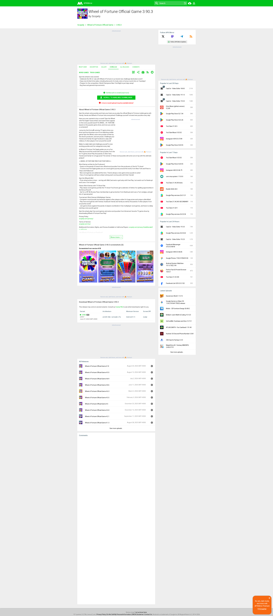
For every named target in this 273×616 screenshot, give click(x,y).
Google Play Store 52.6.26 (174, 120)
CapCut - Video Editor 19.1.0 (175, 95)
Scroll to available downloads (118, 97)
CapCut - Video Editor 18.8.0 (175, 88)
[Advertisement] (116, 47)
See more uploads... (116, 428)
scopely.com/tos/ (85, 224)
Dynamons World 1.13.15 (174, 296)
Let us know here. (141, 612)
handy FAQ (119, 307)
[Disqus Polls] (116, 465)
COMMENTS (135, 67)
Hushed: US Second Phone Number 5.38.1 (180, 334)
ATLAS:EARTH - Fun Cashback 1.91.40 (179, 327)
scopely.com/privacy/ (86, 218)
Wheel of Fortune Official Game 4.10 (97, 366)
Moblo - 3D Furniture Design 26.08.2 (178, 308)
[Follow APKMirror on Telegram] (181, 37)
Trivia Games (95, 72)
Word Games (84, 72)
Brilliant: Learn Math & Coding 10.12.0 (178, 315)
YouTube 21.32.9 (171, 208)
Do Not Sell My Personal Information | (119, 614)
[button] (133, 72)
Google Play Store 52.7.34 (174, 113)
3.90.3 (84, 315)
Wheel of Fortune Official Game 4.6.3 (97, 391)
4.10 (99, 248)
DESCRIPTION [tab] (94, 67)
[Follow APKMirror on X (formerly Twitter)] (163, 37)
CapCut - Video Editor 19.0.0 (175, 101)
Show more (115, 237)
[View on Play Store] (143, 72)
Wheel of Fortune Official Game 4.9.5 (97, 372)
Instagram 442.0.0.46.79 (174, 170)
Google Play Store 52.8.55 (174, 145)
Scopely (96, 16)
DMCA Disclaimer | (138, 614)
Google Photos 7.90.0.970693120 (177, 258)
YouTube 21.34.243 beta (174, 183)
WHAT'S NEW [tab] (83, 67)
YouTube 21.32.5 (171, 126)
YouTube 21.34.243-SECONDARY (177, 201)
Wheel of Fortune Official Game (100, 25)
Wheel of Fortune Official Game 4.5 (96, 404)
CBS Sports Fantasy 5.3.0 (174, 340)
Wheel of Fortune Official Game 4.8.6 (97, 385)
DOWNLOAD (113, 67)
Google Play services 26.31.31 (176, 195)
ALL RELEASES (124, 67)
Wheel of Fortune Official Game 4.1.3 (97, 423)
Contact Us (148, 614)
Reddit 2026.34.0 (171, 189)
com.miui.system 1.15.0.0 (174, 176)
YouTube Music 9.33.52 (174, 132)
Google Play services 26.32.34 (176, 214)
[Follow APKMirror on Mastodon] (172, 37)
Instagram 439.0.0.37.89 (174, 139)
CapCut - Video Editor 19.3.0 (175, 227)
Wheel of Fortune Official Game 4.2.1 (97, 416)
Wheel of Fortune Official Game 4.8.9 (97, 379)
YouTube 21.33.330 (172, 277)
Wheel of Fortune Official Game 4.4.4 (97, 410)
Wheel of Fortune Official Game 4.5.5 (97, 397)
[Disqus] (116, 520)
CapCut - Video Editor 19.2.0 (175, 239)
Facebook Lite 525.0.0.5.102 (175, 283)
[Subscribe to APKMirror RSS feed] (191, 37)
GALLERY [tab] (104, 67)
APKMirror (88, 3)
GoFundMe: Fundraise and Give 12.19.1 (179, 321)
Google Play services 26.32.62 (176, 233)
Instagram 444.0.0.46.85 (174, 252)
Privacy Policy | (102, 614)
